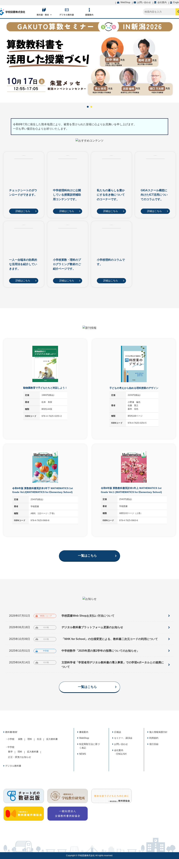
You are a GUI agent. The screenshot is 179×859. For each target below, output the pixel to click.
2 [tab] (91, 107)
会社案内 (118, 750)
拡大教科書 (52, 739)
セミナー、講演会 (123, 738)
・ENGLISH (120, 754)
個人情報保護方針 (158, 732)
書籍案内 (83, 732)
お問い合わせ (121, 744)
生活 (39, 739)
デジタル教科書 (13, 766)
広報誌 (117, 732)
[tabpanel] (89, 61)
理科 (29, 739)
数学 (10, 751)
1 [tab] (88, 107)
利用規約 (153, 738)
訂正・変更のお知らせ (19, 757)
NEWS (82, 754)
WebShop (84, 738)
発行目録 (153, 744)
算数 (20, 739)
